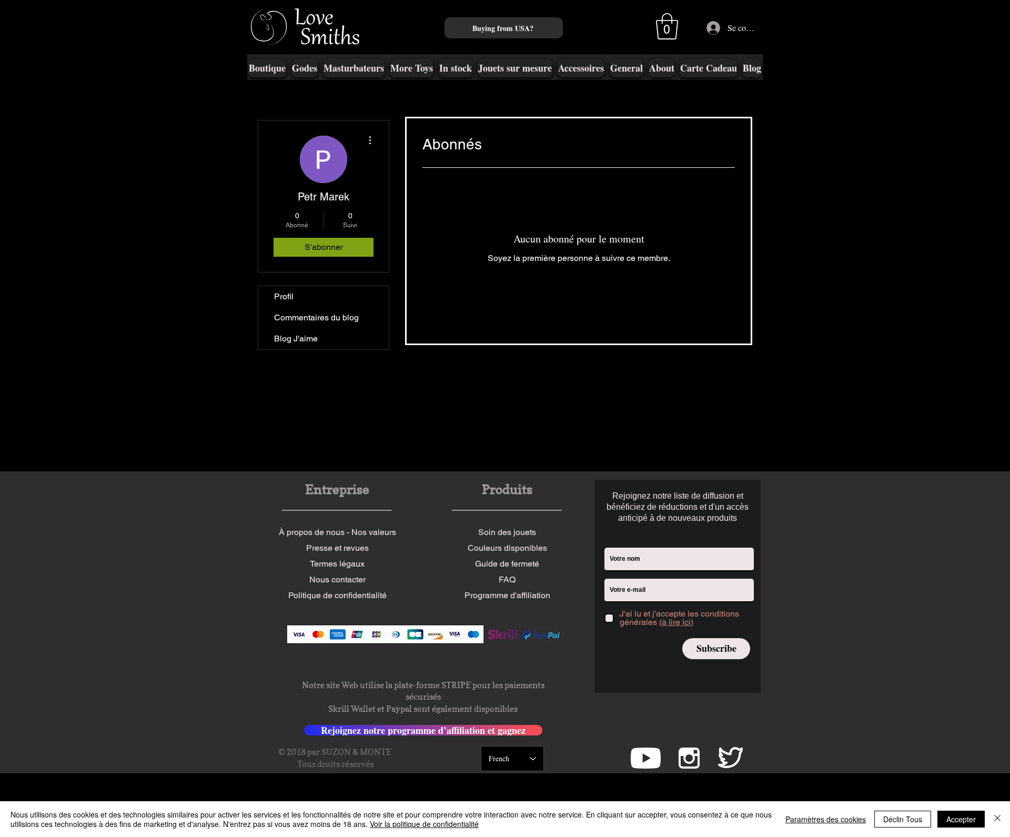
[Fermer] (997, 819)
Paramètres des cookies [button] (825, 819)
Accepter (961, 819)
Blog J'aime (296, 339)
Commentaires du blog (316, 317)
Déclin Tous (902, 819)
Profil (284, 296)
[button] (667, 26)
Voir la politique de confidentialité (424, 824)
